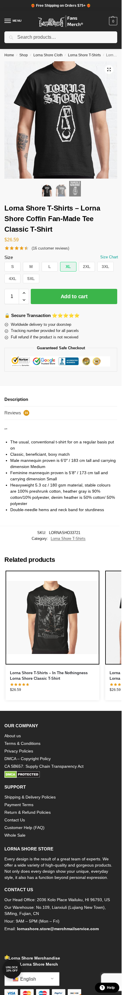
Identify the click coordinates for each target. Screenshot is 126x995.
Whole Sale (14, 835)
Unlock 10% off (12, 969)
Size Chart (109, 257)
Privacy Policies (18, 751)
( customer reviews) (50, 248)
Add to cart (74, 296)
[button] (112, 21)
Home (9, 55)
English (27, 979)
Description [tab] (16, 399)
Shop (23, 55)
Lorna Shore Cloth (48, 55)
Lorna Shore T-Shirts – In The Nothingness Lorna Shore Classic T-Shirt (49, 676)
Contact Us (14, 820)
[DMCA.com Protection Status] (60, 774)
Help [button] (111, 988)
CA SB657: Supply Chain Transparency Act (44, 766)
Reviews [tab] (16, 412)
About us (12, 735)
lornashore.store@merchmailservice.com (58, 928)
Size (8, 257)
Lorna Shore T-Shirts (84, 55)
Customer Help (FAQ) (24, 827)
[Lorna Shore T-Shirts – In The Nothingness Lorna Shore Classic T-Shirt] (52, 617)
